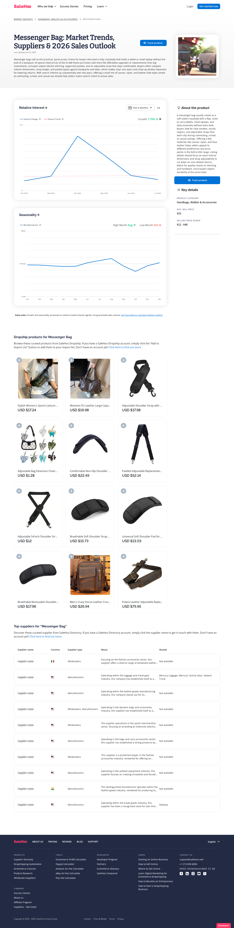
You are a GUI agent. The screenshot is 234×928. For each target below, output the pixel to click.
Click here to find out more (125, 347)
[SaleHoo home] (20, 841)
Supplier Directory (23, 859)
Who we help (45, 6)
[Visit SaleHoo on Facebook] (181, 873)
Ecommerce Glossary (108, 868)
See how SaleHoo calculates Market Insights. (142, 315)
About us (18, 897)
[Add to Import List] (19, 360)
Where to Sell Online (149, 868)
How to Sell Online (148, 864)
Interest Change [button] (31, 119)
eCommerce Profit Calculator (71, 859)
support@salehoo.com (191, 859)
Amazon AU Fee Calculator (70, 868)
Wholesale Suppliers (25, 877)
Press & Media (100, 918)
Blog (80, 841)
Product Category (188, 198)
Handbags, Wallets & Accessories (58, 19)
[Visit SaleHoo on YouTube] (199, 873)
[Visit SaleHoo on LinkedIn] (187, 873)
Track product (155, 42)
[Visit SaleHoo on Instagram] (193, 873)
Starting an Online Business (153, 859)
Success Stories (69, 6)
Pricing (88, 6)
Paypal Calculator (65, 864)
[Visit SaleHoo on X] (204, 873)
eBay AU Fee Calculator (68, 873)
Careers (87, 918)
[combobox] (140, 108)
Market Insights (23, 19)
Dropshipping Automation (28, 864)
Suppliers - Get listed (25, 906)
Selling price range (188, 220)
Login (190, 6)
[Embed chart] (158, 108)
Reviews (67, 841)
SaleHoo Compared (107, 873)
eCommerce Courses (25, 868)
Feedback (224, 925)
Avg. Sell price (185, 209)
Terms (112, 918)
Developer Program (107, 859)
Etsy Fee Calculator (66, 877)
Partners (101, 864)
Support (93, 841)
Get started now (208, 6)
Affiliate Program (23, 902)
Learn (100, 6)
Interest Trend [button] (54, 119)
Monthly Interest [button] (31, 225)
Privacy (120, 918)
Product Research (23, 873)
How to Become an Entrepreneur (155, 881)
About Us (37, 841)
